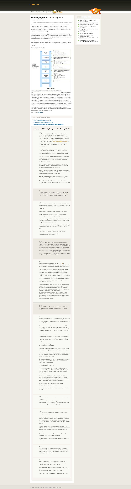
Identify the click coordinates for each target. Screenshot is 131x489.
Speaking (38, 11)
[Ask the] (57, 12)
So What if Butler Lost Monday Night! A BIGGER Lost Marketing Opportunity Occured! (89, 41)
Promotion (45, 22)
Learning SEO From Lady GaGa (86, 33)
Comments (84, 17)
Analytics (34, 22)
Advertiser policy (52, 487)
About (44, 11)
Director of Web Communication (38, 19)
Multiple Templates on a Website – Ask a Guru (89, 24)
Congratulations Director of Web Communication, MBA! (86, 36)
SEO (47, 22)
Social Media (53, 22)
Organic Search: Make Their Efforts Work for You (43, 122)
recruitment (70, 22)
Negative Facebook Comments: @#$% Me (88, 23)
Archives (49, 11)
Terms (56, 487)
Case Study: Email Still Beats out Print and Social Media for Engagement (48, 124)
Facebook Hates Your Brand (85, 31)
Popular (79, 17)
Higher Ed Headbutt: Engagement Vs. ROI (42, 120)
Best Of (32, 11)
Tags (89, 17)
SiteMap (59, 487)
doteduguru (35, 4)
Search (49, 22)
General (37, 22)
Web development (65, 22)
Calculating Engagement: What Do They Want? (47, 17)
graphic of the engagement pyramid (60, 141)
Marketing (41, 22)
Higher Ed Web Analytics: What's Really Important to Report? (88, 21)
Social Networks (59, 22)
